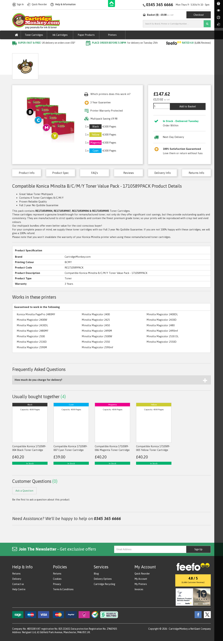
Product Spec (60, 172)
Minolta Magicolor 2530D (32, 341)
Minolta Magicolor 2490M (97, 330)
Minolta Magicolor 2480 (161, 325)
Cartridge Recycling (104, 584)
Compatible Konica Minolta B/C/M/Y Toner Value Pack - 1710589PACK (89, 49)
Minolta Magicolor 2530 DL (163, 336)
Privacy (57, 584)
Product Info (26, 172)
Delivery (16, 578)
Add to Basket (187, 106)
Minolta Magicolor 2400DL (162, 314)
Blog (96, 573)
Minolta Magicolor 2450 (96, 325)
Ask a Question (93, 65)
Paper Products (86, 35)
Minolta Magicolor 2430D (161, 319)
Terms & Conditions (63, 589)
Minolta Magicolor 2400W (32, 319)
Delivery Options (103, 578)
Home (16, 49)
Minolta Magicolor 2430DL (32, 325)
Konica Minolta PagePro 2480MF (36, 314)
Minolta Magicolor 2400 (96, 314)
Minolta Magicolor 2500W (97, 336)
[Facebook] (197, 614)
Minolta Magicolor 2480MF (32, 330)
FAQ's (94, 172)
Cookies (57, 578)
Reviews (128, 172)
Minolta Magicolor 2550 (96, 341)
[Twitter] (206, 614)
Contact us (18, 584)
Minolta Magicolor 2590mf (97, 347)
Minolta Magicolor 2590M (32, 347)
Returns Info (196, 172)
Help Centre (18, 589)
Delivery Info (162, 172)
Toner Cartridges (34, 35)
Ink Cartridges (60, 35)
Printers (112, 35)
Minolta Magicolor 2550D (161, 341)
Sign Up (198, 549)
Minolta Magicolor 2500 (31, 336)
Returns (16, 573)
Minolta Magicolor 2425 (96, 319)
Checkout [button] (199, 14)
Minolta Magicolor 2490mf (162, 330)
